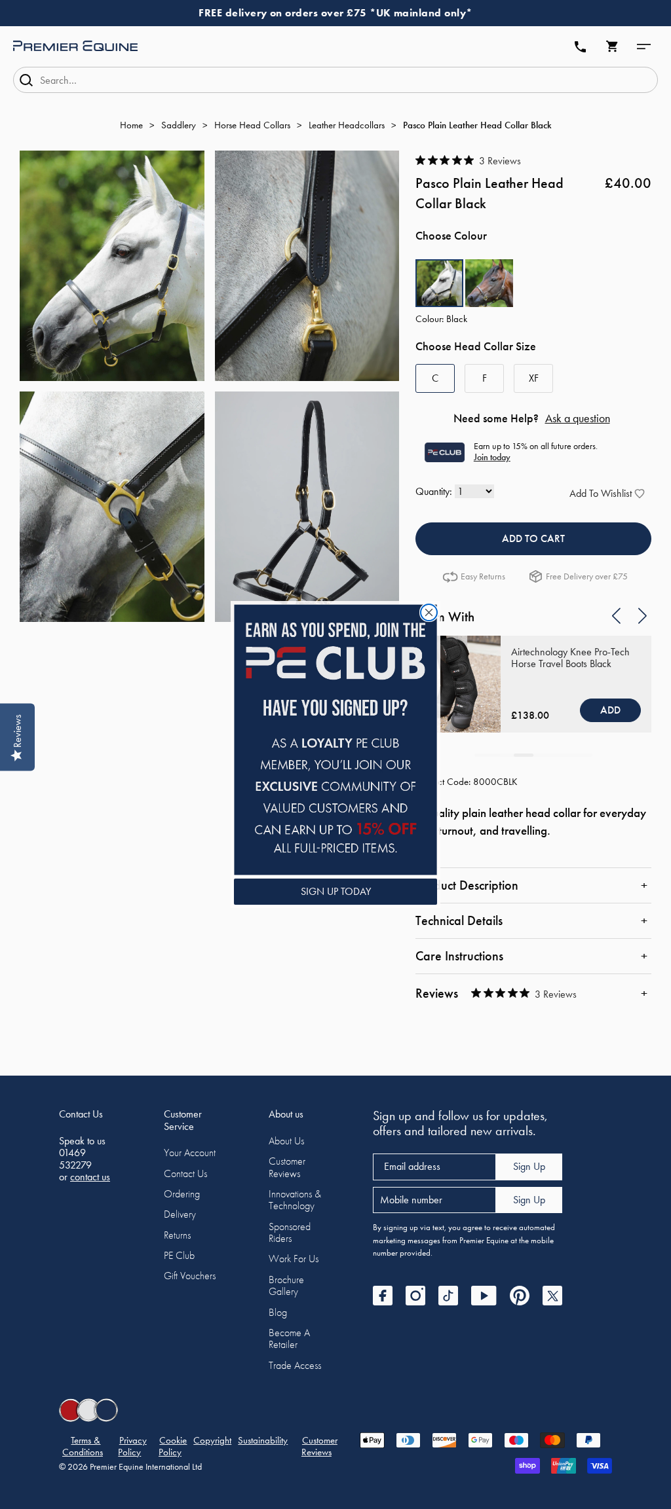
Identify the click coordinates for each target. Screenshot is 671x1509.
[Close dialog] (429, 612)
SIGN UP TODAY (336, 891)
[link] (335, 739)
